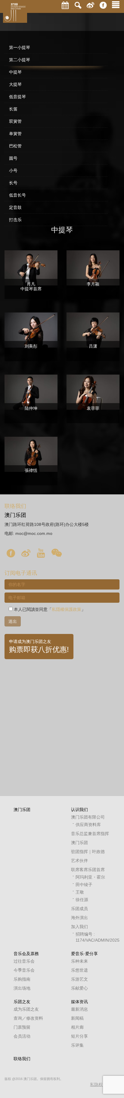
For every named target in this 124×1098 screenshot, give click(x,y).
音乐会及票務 (26, 953)
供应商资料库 (88, 824)
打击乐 (15, 219)
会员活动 (22, 1036)
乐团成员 (79, 908)
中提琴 (15, 72)
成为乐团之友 (26, 1009)
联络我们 (22, 1058)
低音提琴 (17, 96)
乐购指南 (22, 979)
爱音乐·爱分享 (84, 953)
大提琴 (15, 84)
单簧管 (15, 133)
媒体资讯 (79, 1001)
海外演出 (79, 917)
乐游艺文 (79, 979)
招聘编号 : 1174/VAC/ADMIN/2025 (93, 937)
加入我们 (79, 926)
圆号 (13, 158)
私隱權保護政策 (66, 609)
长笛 (13, 109)
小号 (13, 170)
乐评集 (77, 1045)
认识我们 (79, 809)
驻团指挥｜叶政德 (88, 851)
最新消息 (79, 1009)
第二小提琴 (19, 59)
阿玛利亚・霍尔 (90, 877)
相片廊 (77, 1027)
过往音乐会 (24, 961)
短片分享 (79, 1036)
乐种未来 (79, 961)
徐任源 (82, 899)
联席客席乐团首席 (88, 869)
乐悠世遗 (79, 970)
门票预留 (22, 1027)
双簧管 (15, 121)
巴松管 (15, 145)
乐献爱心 (79, 988)
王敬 (80, 892)
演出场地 (22, 988)
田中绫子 (84, 884)
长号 (13, 182)
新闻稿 (77, 1018)
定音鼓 (15, 207)
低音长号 (17, 195)
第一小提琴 (19, 47)
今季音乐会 (24, 970)
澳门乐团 (22, 809)
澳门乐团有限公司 (88, 817)
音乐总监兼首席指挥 (90, 833)
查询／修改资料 (28, 1018)
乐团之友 (22, 1001)
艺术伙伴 (79, 860)
